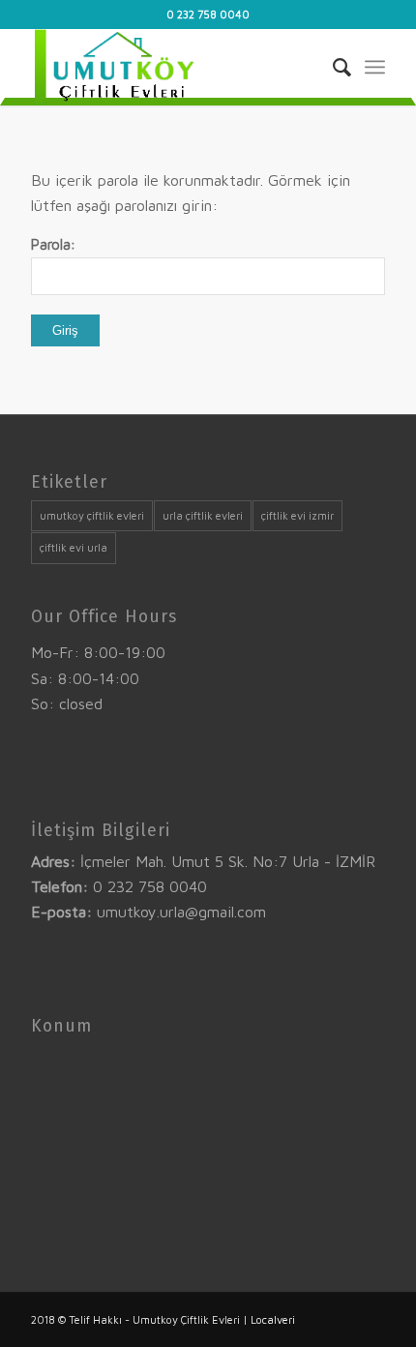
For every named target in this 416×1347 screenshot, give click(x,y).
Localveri (273, 1319)
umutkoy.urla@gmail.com (181, 911)
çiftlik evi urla (73, 547)
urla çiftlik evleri (203, 515)
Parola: (53, 244)
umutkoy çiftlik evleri (92, 515)
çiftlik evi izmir (297, 515)
